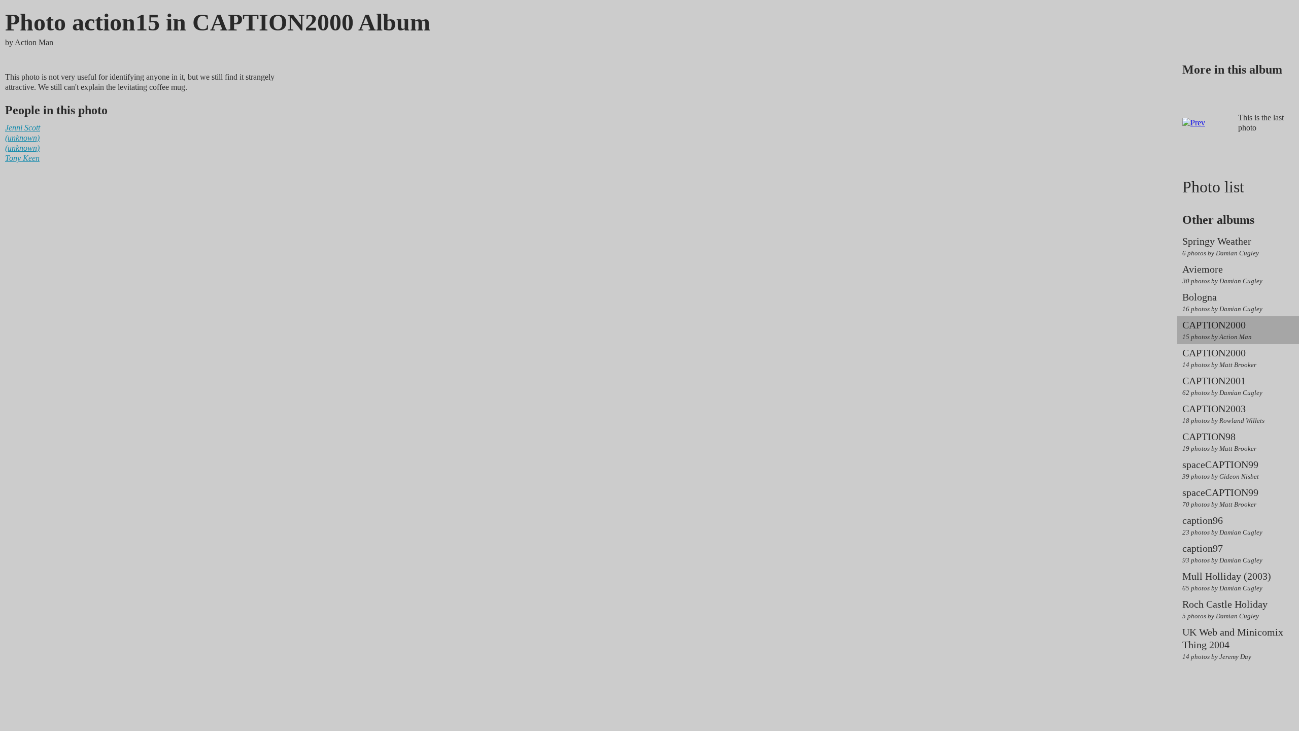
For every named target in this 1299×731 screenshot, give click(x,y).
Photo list (1213, 187)
